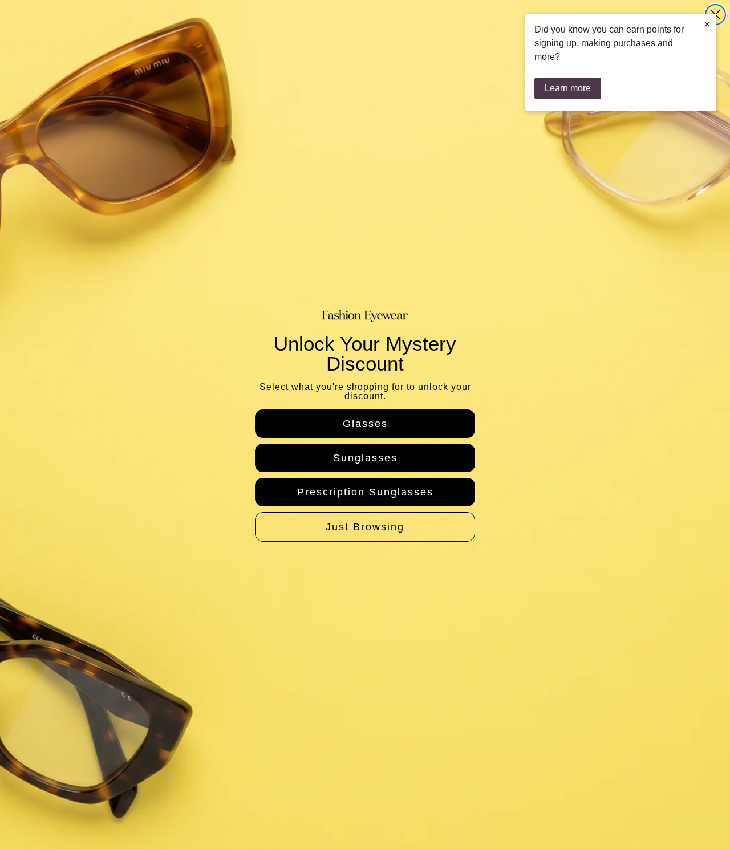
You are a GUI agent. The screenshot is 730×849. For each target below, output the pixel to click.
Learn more (568, 88)
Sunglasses (365, 458)
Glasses (365, 423)
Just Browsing (365, 527)
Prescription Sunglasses (365, 492)
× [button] (707, 24)
